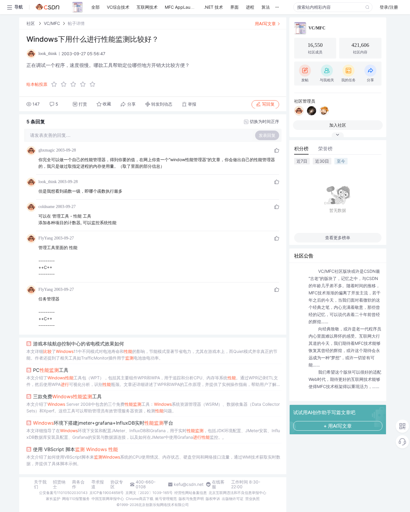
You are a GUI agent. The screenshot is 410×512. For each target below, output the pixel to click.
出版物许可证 (232, 498)
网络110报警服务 (76, 498)
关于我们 (40, 484)
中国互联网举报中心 (108, 498)
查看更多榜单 (337, 237)
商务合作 (78, 484)
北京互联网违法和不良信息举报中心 (237, 492)
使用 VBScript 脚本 (75, 449)
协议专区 (116, 484)
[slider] (75, 84)
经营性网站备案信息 (190, 492)
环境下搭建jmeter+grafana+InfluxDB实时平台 (103, 423)
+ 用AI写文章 (338, 426)
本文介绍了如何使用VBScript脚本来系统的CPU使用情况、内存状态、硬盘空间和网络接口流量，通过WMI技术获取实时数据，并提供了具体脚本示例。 (153, 460)
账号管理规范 (166, 498)
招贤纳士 (59, 484)
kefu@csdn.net (188, 484)
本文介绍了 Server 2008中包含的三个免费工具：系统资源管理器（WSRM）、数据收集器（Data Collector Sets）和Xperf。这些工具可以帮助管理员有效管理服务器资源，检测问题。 (153, 407)
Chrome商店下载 (139, 498)
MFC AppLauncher (183, 7)
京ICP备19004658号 (106, 492)
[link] (31, 23)
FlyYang (45, 238)
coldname (46, 206)
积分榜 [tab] (301, 149)
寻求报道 (97, 484)
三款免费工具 (67, 396)
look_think (47, 181)
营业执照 (252, 498)
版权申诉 (213, 498)
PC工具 (50, 370)
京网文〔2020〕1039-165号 (149, 492)
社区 (31, 23)
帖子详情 (76, 23)
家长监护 (53, 498)
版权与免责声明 (191, 498)
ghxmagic (46, 150)
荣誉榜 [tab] (325, 149)
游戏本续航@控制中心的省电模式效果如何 (78, 344)
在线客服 (218, 484)
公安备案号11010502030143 (63, 492)
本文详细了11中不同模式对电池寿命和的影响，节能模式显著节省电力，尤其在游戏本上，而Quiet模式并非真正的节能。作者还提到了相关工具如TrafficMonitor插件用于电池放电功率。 (151, 354)
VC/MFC (52, 23)
